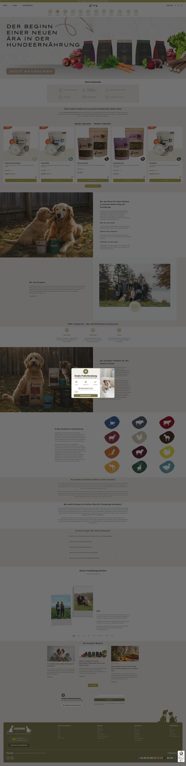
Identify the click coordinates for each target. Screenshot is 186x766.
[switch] (181, 760)
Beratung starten (86, 395)
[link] (86, 388)
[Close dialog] (113, 369)
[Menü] (184, 751)
